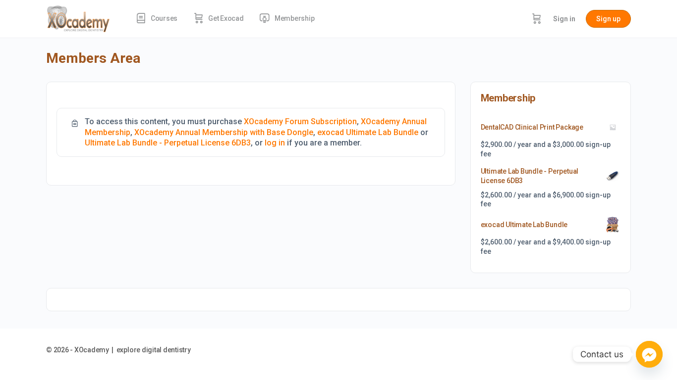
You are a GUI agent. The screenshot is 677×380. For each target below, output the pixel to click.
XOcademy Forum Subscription (300, 121)
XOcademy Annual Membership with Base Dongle (223, 132)
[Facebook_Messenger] (649, 354)
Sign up (608, 19)
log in (275, 142)
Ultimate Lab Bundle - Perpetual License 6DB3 (168, 142)
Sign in (564, 19)
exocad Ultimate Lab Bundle (367, 132)
